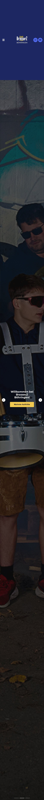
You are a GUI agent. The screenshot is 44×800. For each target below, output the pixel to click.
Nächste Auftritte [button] (22, 404)
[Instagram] (35, 40)
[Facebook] (40, 40)
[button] (4, 400)
